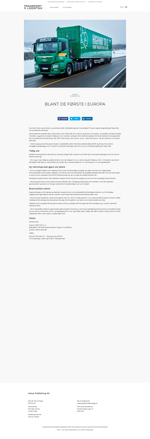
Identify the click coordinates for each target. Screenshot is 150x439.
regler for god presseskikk (98, 427)
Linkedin (88, 118)
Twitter (76, 118)
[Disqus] (75, 278)
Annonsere (54, 7)
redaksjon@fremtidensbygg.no (87, 403)
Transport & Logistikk (95, 2)
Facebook (64, 118)
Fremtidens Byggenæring (56, 2)
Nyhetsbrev (67, 7)
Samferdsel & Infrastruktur (76, 2)
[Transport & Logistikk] (33, 7)
